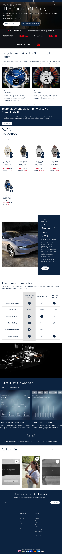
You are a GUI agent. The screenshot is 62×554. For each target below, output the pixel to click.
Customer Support (37, 517)
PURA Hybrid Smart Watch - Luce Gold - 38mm (7, 163)
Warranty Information (38, 521)
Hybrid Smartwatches (23, 517)
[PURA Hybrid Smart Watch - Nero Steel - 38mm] (39, 151)
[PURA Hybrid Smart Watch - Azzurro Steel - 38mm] (7, 185)
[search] (51, 4)
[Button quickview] (11, 153)
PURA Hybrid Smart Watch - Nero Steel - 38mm (39, 163)
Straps (21, 523)
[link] (9, 36)
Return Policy (38, 529)
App (21, 521)
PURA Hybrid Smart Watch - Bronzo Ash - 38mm (54, 163)
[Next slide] (33, 104)
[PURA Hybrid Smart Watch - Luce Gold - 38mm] (7, 151)
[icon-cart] (55, 4)
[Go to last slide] (29, 435)
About (21, 528)
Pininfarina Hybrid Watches (33, 549)
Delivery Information (38, 525)
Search (21, 526)
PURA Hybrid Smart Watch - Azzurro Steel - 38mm (7, 198)
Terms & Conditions (38, 534)
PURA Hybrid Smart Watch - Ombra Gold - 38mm (23, 163)
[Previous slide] (29, 104)
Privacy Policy (38, 531)
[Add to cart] (11, 156)
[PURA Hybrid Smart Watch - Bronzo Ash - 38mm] (54, 151)
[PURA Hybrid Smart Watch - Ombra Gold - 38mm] (23, 151)
